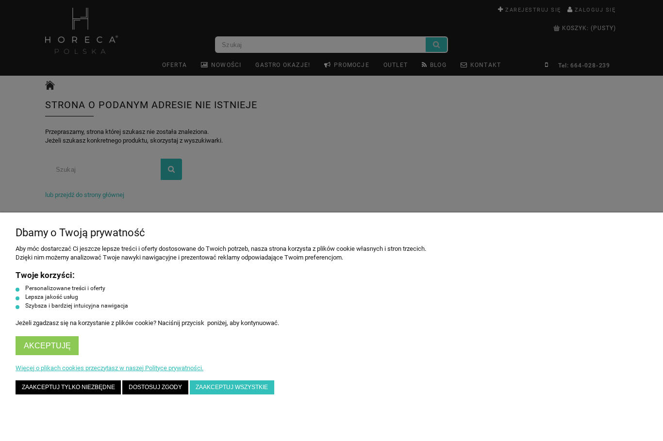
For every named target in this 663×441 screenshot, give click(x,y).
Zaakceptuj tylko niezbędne (68, 387)
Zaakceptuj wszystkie (232, 387)
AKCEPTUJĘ (47, 346)
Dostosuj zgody (155, 387)
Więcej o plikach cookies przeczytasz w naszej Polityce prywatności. (109, 368)
